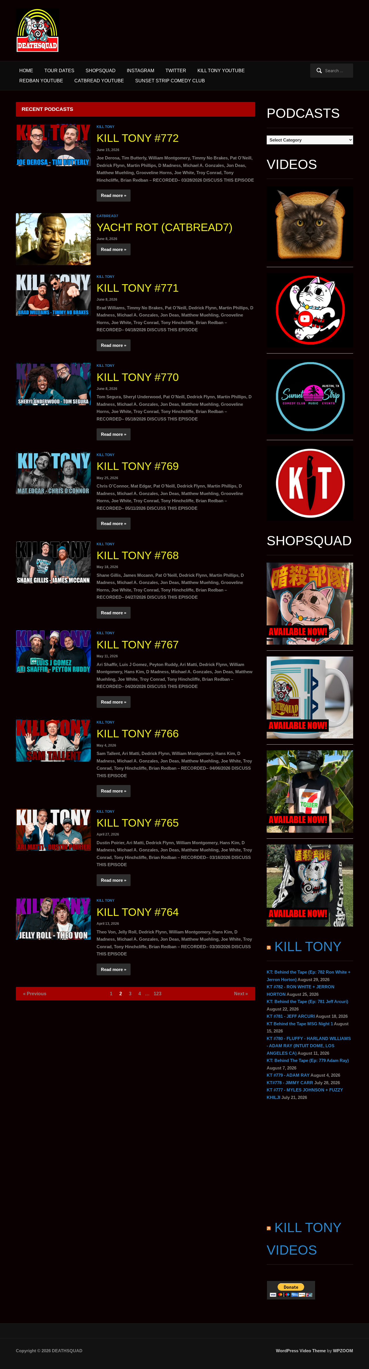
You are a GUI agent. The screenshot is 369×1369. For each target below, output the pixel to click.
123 (157, 993)
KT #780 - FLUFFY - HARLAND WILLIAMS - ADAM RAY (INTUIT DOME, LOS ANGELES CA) (309, 1046)
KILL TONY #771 (138, 288)
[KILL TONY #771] (53, 294)
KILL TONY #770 (138, 377)
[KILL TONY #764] (53, 918)
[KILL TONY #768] (53, 561)
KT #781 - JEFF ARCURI (291, 1016)
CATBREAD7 (107, 216)
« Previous (34, 993)
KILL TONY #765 (138, 823)
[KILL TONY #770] (53, 383)
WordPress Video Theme (301, 1350)
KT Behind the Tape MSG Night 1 (300, 1023)
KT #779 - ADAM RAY (288, 1075)
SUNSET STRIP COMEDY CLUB (170, 80)
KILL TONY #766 (138, 734)
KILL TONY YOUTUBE (221, 70)
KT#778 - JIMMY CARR (290, 1082)
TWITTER (175, 70)
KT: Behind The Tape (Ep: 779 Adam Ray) (308, 1060)
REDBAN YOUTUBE (41, 80)
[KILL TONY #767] (53, 650)
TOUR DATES (59, 70)
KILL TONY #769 (138, 466)
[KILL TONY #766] (53, 740)
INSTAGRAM (140, 70)
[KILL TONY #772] (53, 144)
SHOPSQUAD (101, 70)
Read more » (113, 195)
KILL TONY (105, 127)
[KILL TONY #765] (53, 829)
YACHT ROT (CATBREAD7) (165, 227)
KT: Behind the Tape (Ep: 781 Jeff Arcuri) (307, 1001)
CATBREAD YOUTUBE (99, 80)
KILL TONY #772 (138, 138)
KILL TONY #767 (138, 645)
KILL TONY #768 (138, 555)
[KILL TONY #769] (53, 472)
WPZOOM (343, 1350)
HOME (26, 70)
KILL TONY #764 (138, 912)
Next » (241, 993)
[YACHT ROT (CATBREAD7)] (53, 238)
